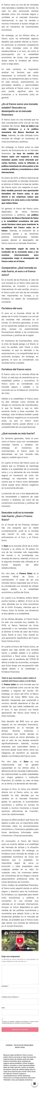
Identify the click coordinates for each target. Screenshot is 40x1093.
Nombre (5, 986)
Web (3, 1008)
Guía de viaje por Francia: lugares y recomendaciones (19, 1073)
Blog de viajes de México (12, 1055)
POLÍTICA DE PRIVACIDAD (23, 1045)
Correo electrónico (10, 997)
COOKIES (9, 1045)
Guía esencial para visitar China (20, 1071)
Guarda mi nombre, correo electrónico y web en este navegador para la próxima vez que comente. (20, 1022)
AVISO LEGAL (20, 1047)
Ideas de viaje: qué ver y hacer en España (18, 1067)
